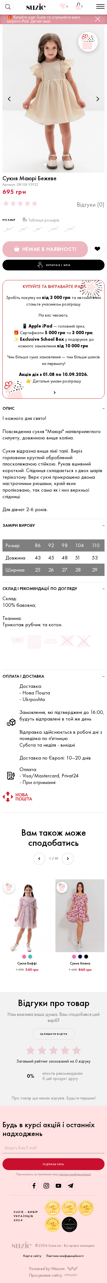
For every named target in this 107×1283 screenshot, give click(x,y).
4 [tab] (62, 165)
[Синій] (80, 956)
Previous (10, 99)
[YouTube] (58, 1185)
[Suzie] (36, 7)
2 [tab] (51, 165)
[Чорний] (86, 956)
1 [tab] (45, 165)
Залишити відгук (53, 1034)
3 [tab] (56, 165)
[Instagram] (46, 1185)
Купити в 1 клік (58, 265)
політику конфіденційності (75, 1174)
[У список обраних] (97, 248)
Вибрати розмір (27, 978)
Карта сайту (32, 1256)
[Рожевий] (24, 956)
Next (97, 99)
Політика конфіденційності (65, 1256)
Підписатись (53, 1164)
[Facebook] (34, 1185)
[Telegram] (70, 1185)
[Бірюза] (30, 956)
